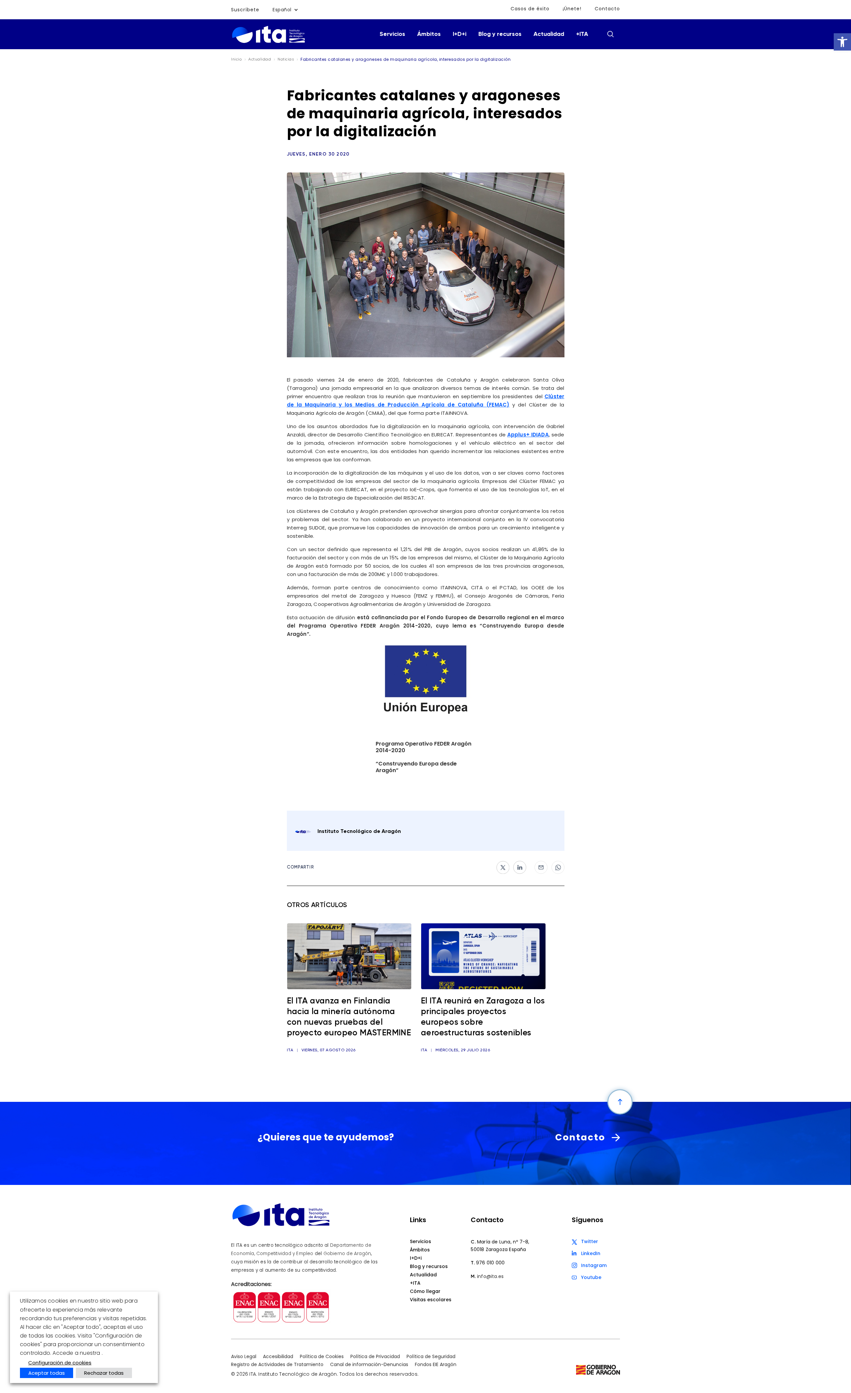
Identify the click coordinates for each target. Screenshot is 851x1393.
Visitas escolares (430, 1299)
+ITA (582, 34)
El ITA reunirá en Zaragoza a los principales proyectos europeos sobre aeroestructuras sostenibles (483, 1017)
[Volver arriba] (620, 1101)
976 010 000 (490, 1262)
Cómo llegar (425, 1291)
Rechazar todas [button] (104, 1372)
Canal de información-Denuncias (369, 1364)
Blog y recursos (500, 34)
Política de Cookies (322, 1356)
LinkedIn (590, 1253)
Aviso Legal (243, 1356)
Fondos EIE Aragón (435, 1364)
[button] (842, 42)
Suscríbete (245, 9)
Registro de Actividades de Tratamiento (277, 1364)
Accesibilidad (278, 1356)
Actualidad (549, 34)
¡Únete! (572, 8)
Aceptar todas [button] (46, 1372)
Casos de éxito (530, 8)
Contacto (607, 8)
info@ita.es (490, 1276)
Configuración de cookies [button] (59, 1362)
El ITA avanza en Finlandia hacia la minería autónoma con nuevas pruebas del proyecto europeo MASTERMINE (349, 1017)
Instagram (594, 1265)
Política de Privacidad (375, 1356)
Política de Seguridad (431, 1356)
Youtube (591, 1277)
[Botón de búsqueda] (610, 34)
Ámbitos (429, 34)
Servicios (392, 34)
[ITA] (268, 42)
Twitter (589, 1241)
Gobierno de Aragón (347, 1253)
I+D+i (459, 34)
